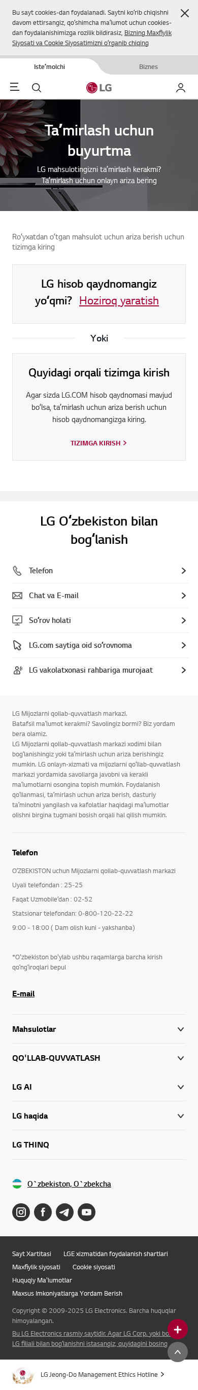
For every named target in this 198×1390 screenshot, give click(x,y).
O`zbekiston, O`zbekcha (69, 1183)
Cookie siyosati (94, 1266)
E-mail (23, 993)
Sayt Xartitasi (31, 1253)
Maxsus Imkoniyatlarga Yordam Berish (67, 1293)
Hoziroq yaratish (119, 299)
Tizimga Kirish (95, 442)
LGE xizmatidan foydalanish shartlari (115, 1253)
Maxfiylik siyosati (36, 1266)
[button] (185, 13)
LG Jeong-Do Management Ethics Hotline (99, 1374)
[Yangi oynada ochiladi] (21, 1212)
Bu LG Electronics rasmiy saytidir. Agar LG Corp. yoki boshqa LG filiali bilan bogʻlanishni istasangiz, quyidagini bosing (97, 1338)
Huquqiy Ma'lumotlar (42, 1279)
